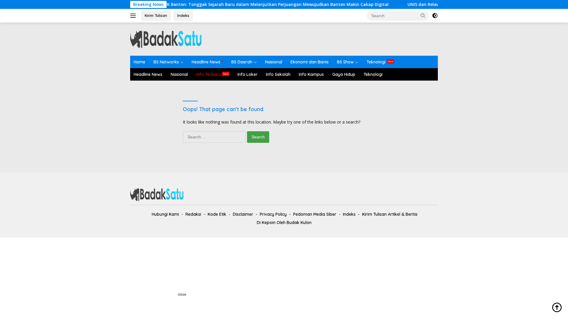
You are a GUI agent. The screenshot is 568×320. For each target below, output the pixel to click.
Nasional (273, 62)
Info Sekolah (278, 74)
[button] (423, 15)
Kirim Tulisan (156, 15)
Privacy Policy (273, 214)
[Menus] (134, 16)
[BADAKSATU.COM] (165, 38)
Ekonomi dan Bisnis (310, 62)
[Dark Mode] (435, 16)
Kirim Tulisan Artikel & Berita (389, 214)
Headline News (206, 62)
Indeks (183, 15)
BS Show (345, 62)
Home (139, 62)
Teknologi (376, 62)
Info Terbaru (208, 74)
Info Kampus (311, 74)
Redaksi (193, 214)
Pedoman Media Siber (314, 214)
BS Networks (166, 62)
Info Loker (248, 74)
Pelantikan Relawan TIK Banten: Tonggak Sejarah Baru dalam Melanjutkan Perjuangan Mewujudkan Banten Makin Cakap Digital (246, 4)
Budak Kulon (299, 222)
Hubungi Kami (165, 214)
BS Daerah (241, 62)
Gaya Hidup (343, 74)
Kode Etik (217, 214)
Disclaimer (243, 214)
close (182, 294)
